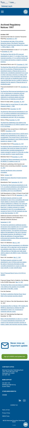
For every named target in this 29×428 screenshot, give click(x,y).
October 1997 (8, 175)
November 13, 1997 (17, 157)
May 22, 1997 (16, 242)
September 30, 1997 (16, 182)
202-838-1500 (6, 375)
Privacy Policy (6, 413)
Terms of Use (6, 410)
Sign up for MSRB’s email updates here (14, 356)
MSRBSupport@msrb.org (9, 384)
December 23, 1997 (11, 38)
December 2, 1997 (11, 131)
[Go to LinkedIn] (20, 400)
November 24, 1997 (18, 144)
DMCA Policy (6, 416)
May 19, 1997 (19, 282)
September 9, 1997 (6, 222)
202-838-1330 (6, 383)
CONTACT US (14, 405)
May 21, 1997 (17, 257)
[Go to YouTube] (24, 400)
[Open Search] (25, 11)
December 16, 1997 (14, 120)
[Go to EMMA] (13, 2)
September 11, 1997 (22, 195)
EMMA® (4, 395)
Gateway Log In (6, 6)
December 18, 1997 (19, 101)
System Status (6, 386)
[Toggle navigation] (2, 11)
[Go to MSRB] (4, 2)
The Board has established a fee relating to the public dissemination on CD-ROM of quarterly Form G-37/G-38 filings (14, 124)
